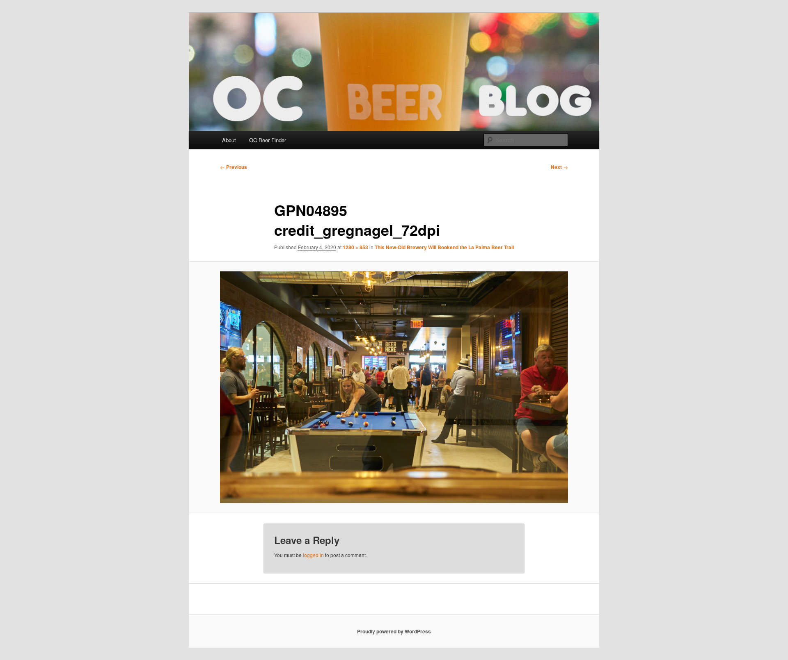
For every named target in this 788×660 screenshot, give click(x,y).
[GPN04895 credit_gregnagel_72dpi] (394, 387)
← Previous (233, 167)
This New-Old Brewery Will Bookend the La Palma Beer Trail (444, 247)
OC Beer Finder (267, 140)
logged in (313, 554)
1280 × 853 (355, 247)
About (229, 140)
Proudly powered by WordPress (394, 631)
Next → (559, 167)
